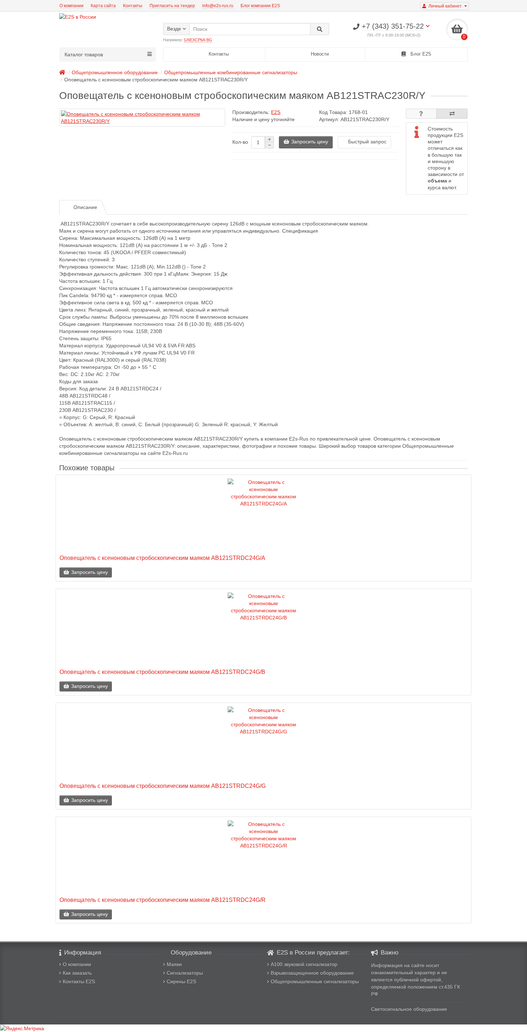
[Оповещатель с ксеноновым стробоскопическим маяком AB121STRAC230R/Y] (142, 118)
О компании (72, 5)
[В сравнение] (451, 114)
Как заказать (77, 973)
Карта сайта (103, 5)
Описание (85, 207)
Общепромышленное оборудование (115, 72)
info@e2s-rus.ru (217, 5)
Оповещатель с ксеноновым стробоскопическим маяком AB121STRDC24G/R (163, 900)
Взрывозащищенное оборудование (312, 973)
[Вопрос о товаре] (421, 114)
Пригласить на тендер (172, 5)
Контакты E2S (79, 981)
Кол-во (240, 142)
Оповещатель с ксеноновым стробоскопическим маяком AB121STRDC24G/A (162, 558)
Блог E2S (420, 54)
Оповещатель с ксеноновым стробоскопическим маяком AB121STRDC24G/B (162, 672)
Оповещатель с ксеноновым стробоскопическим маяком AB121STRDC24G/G (163, 786)
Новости (319, 54)
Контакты (132, 5)
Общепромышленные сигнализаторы (315, 981)
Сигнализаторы (185, 973)
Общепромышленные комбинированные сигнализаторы (230, 72)
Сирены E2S (181, 981)
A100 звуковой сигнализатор (304, 964)
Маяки (174, 964)
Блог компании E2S (260, 5)
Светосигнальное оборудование (409, 1009)
